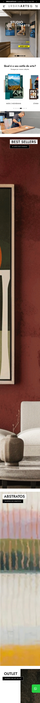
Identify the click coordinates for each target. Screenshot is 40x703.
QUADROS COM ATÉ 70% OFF (13, 678)
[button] (15, 55)
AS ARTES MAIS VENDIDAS (19, 147)
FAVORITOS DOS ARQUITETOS (13, 501)
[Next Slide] (36, 1)
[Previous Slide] (3, 1)
